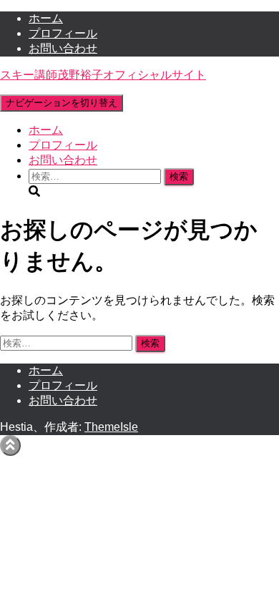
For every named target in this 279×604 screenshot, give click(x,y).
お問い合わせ (63, 48)
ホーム (46, 18)
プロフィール (63, 33)
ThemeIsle (111, 427)
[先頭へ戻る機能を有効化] (10, 445)
